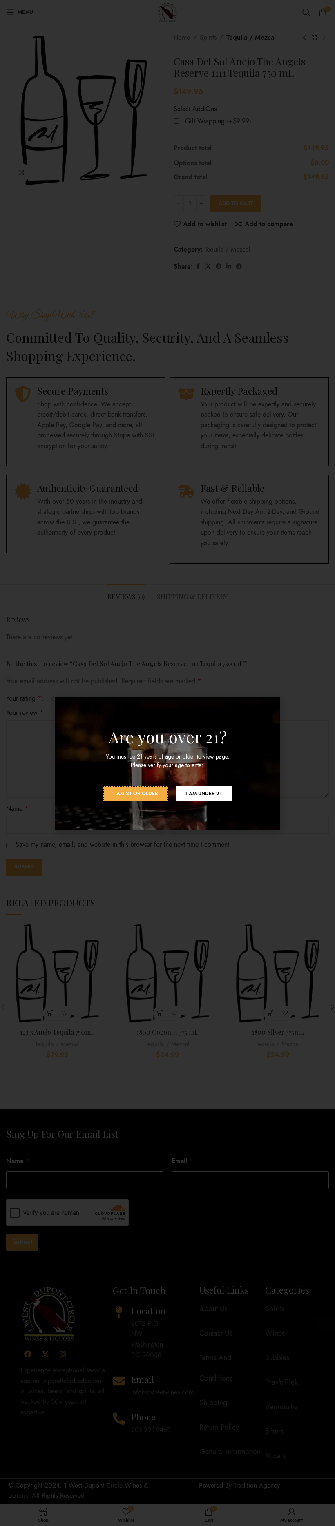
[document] (167, 763)
